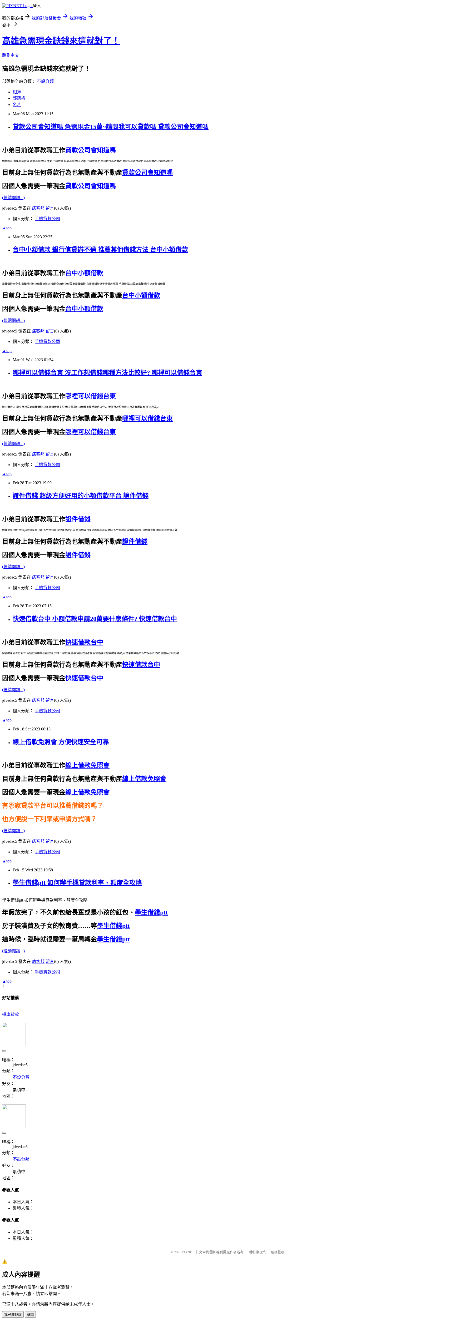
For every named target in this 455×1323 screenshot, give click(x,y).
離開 (30, 1315)
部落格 (19, 98)
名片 (17, 104)
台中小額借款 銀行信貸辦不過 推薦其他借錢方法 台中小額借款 (100, 249)
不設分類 (45, 81)
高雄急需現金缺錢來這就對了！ (61, 41)
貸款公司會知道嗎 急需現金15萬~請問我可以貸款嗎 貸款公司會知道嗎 (111, 126)
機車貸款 (10, 1014)
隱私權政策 (257, 1252)
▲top (7, 228)
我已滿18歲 (13, 1315)
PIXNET (188, 1252)
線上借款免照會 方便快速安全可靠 (61, 742)
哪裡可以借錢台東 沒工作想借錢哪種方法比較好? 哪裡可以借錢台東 (107, 372)
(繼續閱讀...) (13, 197)
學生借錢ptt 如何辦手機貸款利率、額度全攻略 (77, 882)
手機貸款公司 (47, 218)
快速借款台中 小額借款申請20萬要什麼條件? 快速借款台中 (95, 618)
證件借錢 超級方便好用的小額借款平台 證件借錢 (81, 495)
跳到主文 (10, 55)
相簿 (17, 92)
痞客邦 (38, 208)
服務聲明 (277, 1252)
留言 (50, 208)
